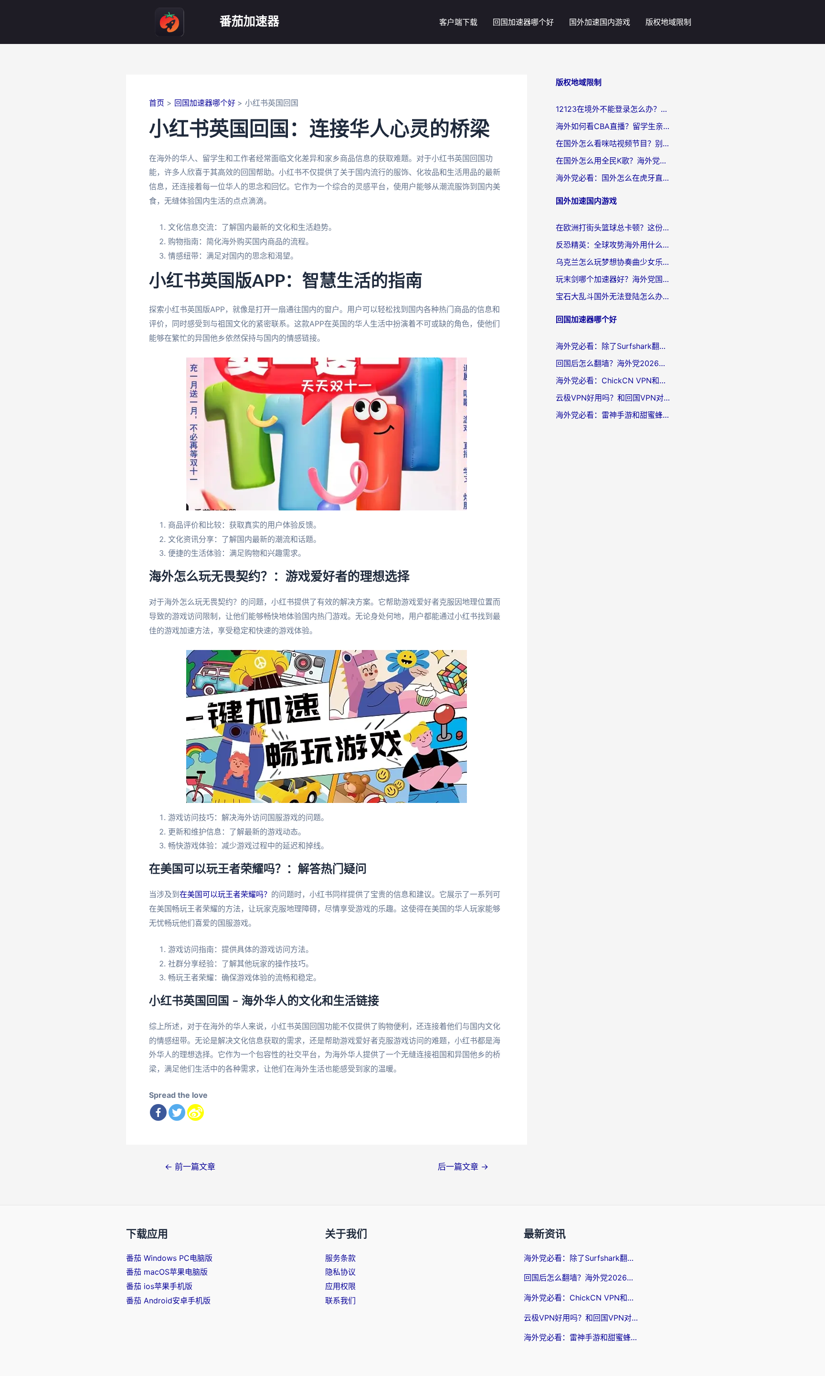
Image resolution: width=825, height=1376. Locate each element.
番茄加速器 (249, 22)
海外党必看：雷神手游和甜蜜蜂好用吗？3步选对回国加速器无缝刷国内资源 (613, 415)
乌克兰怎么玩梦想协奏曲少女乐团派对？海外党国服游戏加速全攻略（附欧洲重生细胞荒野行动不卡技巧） (613, 262)
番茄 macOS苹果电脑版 (167, 1272)
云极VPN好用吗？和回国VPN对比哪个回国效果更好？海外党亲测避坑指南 (613, 397)
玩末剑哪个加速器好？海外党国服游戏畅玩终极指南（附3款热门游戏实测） (613, 279)
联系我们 (340, 1300)
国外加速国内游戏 (599, 22)
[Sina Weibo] (195, 1112)
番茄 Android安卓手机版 (168, 1300)
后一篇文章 (463, 1166)
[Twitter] (177, 1112)
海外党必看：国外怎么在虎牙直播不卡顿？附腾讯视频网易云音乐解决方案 (613, 178)
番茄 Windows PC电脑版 (169, 1258)
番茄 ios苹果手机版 (159, 1286)
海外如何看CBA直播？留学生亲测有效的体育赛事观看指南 (613, 126)
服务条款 (340, 1258)
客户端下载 (458, 22)
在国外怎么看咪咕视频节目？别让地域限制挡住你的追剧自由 (613, 143)
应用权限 (340, 1286)
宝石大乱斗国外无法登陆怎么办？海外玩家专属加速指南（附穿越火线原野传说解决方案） (613, 296)
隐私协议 (340, 1272)
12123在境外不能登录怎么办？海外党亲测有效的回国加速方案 (613, 109)
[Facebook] (158, 1112)
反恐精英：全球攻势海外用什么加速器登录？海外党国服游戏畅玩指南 (613, 244)
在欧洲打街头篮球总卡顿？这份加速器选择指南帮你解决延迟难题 (613, 227)
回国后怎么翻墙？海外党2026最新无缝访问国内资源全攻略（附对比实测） (613, 363)
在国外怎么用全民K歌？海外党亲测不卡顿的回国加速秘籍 (613, 160)
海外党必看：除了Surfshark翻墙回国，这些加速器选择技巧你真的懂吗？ (613, 346)
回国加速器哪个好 (523, 22)
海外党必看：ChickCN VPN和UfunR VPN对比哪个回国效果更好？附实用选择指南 (613, 380)
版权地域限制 (668, 22)
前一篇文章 (190, 1166)
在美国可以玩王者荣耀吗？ (225, 894)
